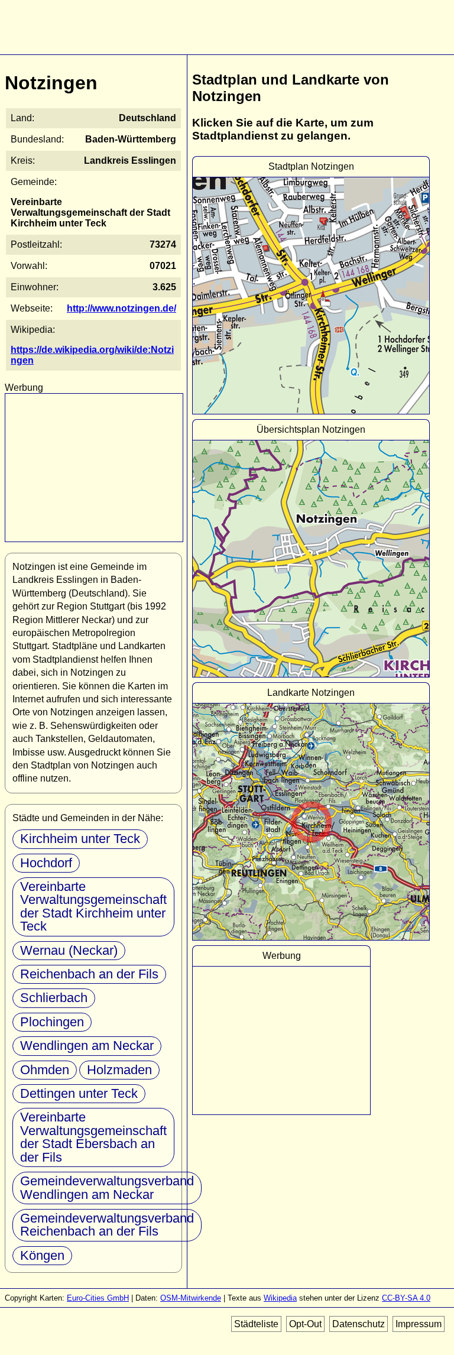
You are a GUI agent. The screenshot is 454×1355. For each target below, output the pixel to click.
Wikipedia (280, 1298)
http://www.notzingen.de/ (121, 308)
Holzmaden (119, 1069)
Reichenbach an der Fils (89, 974)
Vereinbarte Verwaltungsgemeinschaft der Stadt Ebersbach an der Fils (93, 1137)
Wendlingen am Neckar (87, 1045)
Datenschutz (358, 1324)
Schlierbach (53, 997)
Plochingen (52, 1021)
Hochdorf (46, 862)
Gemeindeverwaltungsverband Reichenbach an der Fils (107, 1225)
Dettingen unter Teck (79, 1093)
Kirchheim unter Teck (80, 838)
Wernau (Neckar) (69, 950)
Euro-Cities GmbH (98, 1298)
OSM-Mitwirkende (190, 1298)
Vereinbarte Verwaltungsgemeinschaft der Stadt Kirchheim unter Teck (93, 906)
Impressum (418, 1324)
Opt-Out (305, 1324)
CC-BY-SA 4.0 (406, 1298)
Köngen (42, 1255)
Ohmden (44, 1069)
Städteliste (256, 1324)
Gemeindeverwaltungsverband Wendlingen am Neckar (107, 1187)
